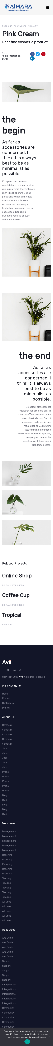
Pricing (6, 707)
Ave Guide (7, 937)
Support (6, 961)
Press (5, 771)
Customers (8, 703)
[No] (49, 1036)
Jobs (5, 748)
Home (5, 693)
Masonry (33, 26)
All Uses (6, 901)
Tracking (6, 878)
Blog (4, 795)
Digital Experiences (13, 585)
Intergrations (9, 984)
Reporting (7, 854)
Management (9, 831)
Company (7, 725)
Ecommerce (20, 26)
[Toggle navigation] (41, 7)
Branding (7, 26)
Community (8, 1008)
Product (6, 698)
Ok (27, 1041)
